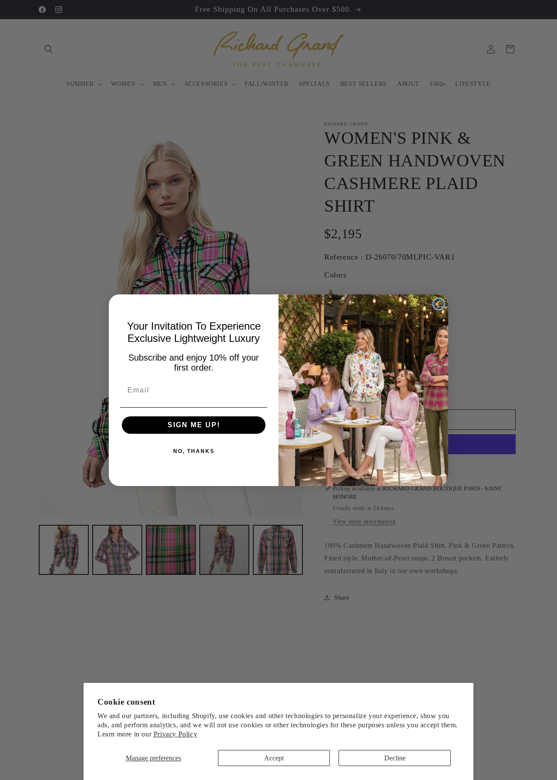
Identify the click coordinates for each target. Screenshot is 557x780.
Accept (274, 758)
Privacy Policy (175, 734)
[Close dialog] (438, 304)
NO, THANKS (194, 451)
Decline (395, 758)
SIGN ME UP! (194, 425)
